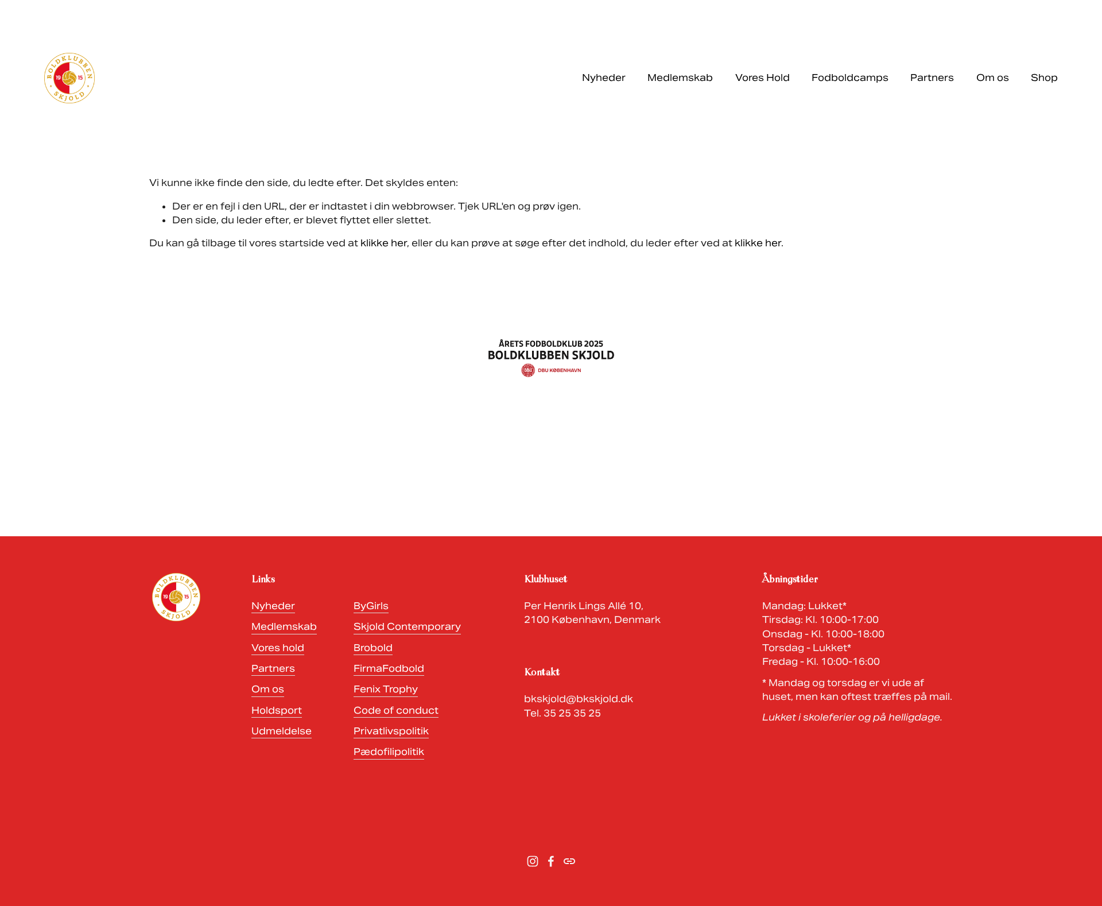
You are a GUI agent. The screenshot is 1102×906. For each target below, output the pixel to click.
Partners (932, 78)
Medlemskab (680, 78)
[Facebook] (551, 861)
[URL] (569, 861)
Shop (1044, 78)
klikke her (383, 243)
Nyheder (604, 78)
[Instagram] (532, 861)
